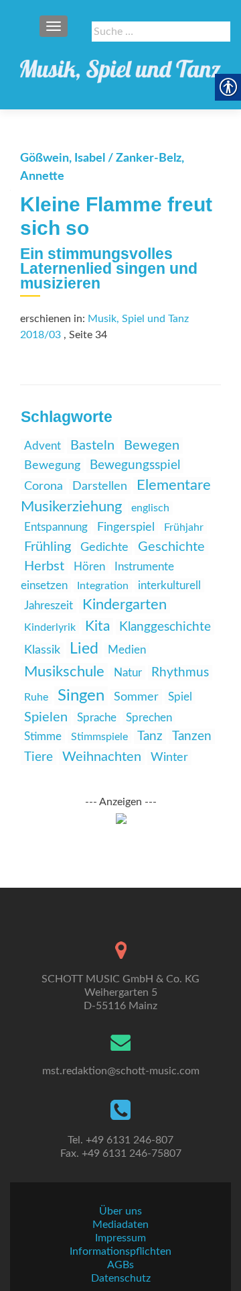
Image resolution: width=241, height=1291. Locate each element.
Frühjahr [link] (184, 527)
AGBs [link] (120, 1264)
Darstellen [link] (99, 486)
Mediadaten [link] (120, 1224)
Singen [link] (81, 696)
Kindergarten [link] (124, 605)
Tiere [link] (38, 757)
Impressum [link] (120, 1238)
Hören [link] (89, 566)
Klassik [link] (42, 650)
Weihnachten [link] (101, 757)
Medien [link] (127, 650)
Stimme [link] (43, 736)
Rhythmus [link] (180, 672)
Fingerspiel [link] (126, 527)
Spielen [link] (46, 717)
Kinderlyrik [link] (50, 627)
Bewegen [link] (151, 445)
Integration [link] (103, 585)
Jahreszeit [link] (48, 605)
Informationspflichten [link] (120, 1251)
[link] (120, 67)
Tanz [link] (150, 736)
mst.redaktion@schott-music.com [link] (120, 1071)
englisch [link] (150, 508)
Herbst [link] (44, 566)
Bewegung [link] (52, 466)
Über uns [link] (120, 1211)
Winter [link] (169, 757)
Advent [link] (42, 446)
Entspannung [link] (56, 527)
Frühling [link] (47, 547)
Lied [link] (84, 649)
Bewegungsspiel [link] (135, 465)
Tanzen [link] (192, 736)
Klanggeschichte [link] (165, 627)
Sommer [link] (136, 696)
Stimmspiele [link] (99, 736)
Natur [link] (128, 672)
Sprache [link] (96, 717)
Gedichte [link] (104, 547)
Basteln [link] (92, 445)
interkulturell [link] (169, 585)
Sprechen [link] (149, 717)
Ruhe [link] (36, 697)
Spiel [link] (180, 697)
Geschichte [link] (171, 547)
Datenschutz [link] (121, 1278)
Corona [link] (43, 486)
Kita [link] (97, 626)
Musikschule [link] (64, 671)
